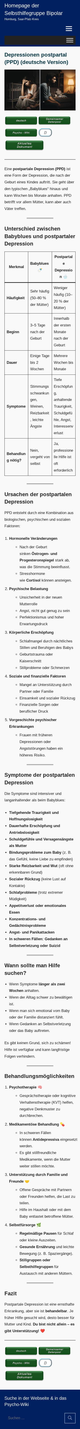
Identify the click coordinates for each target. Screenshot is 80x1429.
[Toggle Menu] (69, 40)
